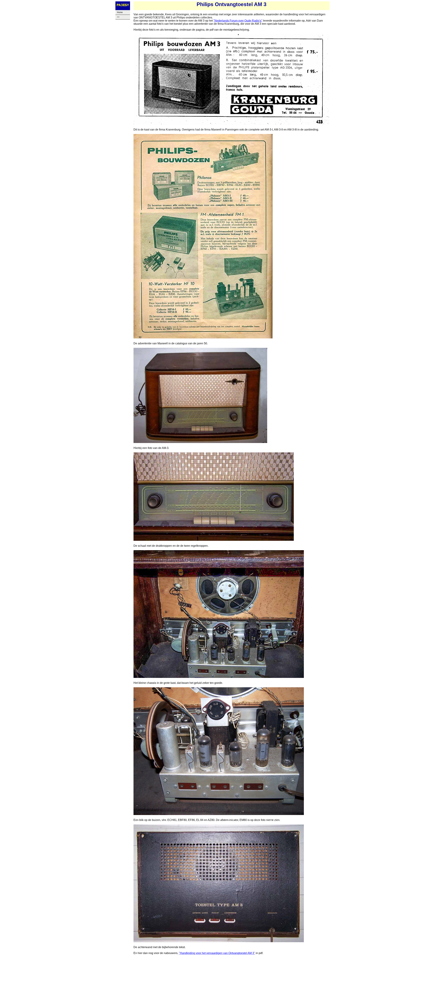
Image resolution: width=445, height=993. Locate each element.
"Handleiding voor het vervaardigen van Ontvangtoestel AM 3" (217, 953)
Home (120, 12)
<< (118, 17)
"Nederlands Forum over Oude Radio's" (237, 20)
